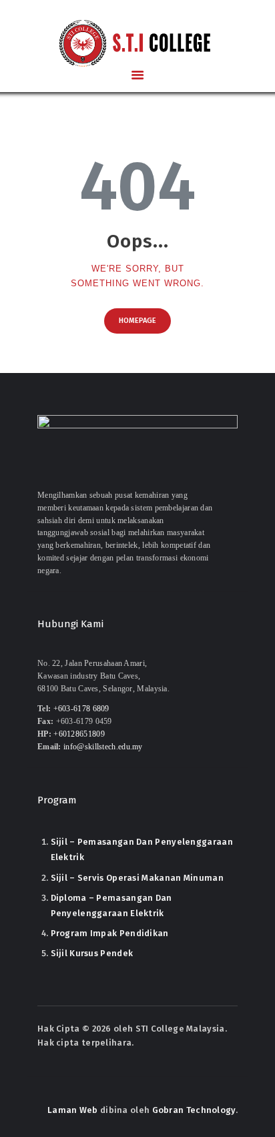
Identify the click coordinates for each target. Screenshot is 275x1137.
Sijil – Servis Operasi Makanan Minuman (137, 878)
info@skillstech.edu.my (103, 747)
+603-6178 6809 (81, 709)
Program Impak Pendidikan (110, 933)
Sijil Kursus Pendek (92, 953)
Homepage (137, 320)
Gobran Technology (194, 1110)
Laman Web (72, 1110)
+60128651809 (79, 734)
